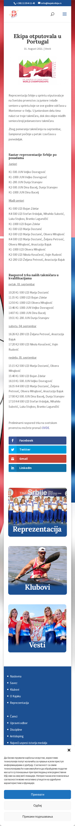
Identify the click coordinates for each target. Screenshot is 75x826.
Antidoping (17, 736)
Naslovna (15, 676)
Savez (13, 683)
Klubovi (14, 689)
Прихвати (37, 794)
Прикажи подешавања (37, 816)
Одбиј (37, 805)
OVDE (45, 428)
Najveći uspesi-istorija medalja (28, 743)
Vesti (48, 48)
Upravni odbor (19, 723)
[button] (69, 750)
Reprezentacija (19, 703)
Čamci (13, 716)
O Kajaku (15, 696)
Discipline (16, 729)
